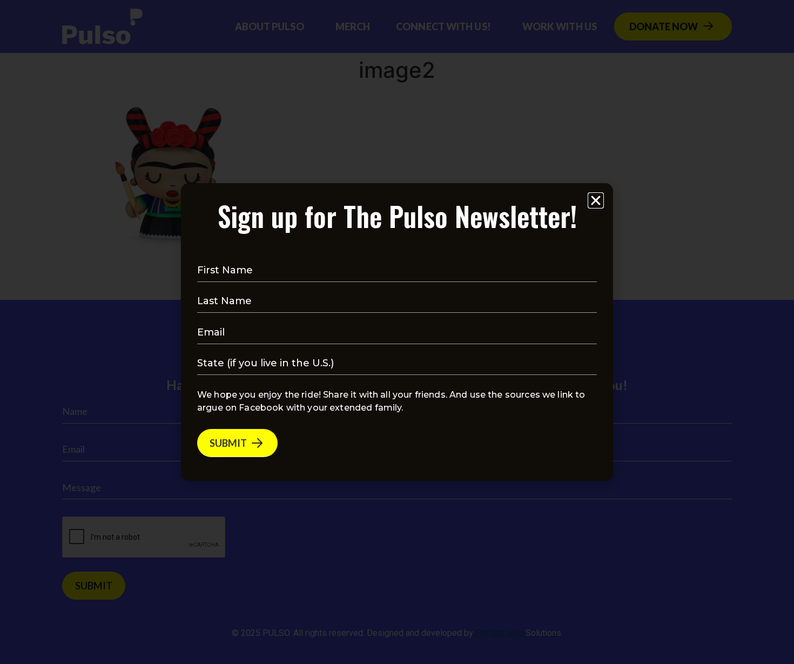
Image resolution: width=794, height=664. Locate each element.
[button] (595, 200)
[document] (397, 332)
